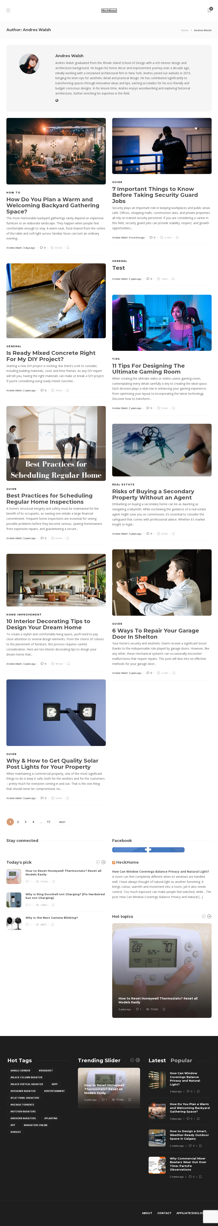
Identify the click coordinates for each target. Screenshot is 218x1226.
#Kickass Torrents (22, 1104)
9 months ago (137, 237)
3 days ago (29, 247)
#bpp (55, 1084)
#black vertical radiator (26, 1084)
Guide (117, 182)
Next (62, 822)
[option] (56, 900)
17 (48, 822)
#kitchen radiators (23, 1111)
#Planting (50, 1118)
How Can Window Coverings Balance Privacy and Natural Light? (160, 871)
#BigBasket (46, 1070)
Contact (164, 1213)
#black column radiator (26, 1077)
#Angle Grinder (20, 1070)
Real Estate (123, 484)
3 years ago (29, 538)
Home (184, 30)
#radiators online (35, 1125)
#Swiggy (15, 1131)
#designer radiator (23, 1091)
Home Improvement (24, 614)
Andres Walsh (14, 247)
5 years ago (125, 1009)
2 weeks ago (177, 1145)
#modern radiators (23, 1118)
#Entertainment (54, 1091)
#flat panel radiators (24, 1097)
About (147, 1213)
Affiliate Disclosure (192, 1213)
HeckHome (127, 862)
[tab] (157, 1060)
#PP (12, 1125)
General (119, 261)
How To (13, 192)
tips (116, 358)
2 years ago (135, 278)
